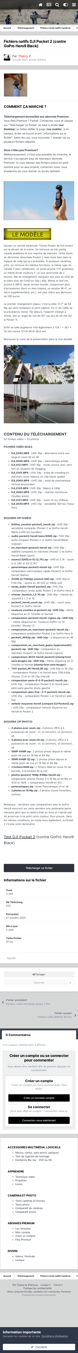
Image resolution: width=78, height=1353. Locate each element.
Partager (40, 974)
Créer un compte (25, 1235)
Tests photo (22, 1204)
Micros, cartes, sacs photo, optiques (37, 1152)
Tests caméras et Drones (30, 1200)
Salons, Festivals (25, 1256)
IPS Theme (18, 1284)
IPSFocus (33, 1284)
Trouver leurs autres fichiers (29, 59)
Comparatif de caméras (29, 1208)
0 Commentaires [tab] (18, 1035)
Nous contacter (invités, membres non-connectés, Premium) (39, 1291)
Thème (57, 1284)
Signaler (11, 957)
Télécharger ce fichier (39, 868)
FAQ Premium (23, 1239)
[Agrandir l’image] (39, 200)
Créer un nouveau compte (39, 1097)
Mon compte (22, 1232)
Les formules (23, 1228)
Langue (45, 1284)
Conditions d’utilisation (54, 1336)
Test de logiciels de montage (32, 1156)
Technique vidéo (25, 1176)
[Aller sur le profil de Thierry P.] (7, 57)
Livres (18, 1184)
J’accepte (40, 1347)
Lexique (20, 1260)
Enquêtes (21, 1180)
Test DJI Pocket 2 (19, 837)
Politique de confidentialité (37, 1288)
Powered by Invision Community (39, 1295)
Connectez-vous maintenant (39, 1120)
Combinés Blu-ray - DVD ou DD (33, 1159)
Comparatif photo (25, 1211)
